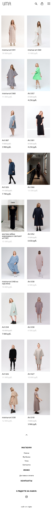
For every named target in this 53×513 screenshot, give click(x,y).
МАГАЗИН (26, 447)
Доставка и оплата (26, 475)
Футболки (26, 457)
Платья (26, 453)
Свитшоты (27, 465)
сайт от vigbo (26, 506)
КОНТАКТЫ (26, 481)
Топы (27, 461)
